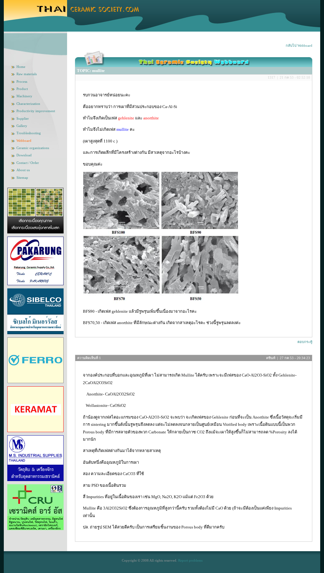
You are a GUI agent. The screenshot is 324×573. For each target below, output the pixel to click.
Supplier (22, 118)
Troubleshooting (28, 133)
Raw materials (26, 74)
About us (23, 170)
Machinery (24, 96)
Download (24, 155)
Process (21, 81)
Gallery (21, 126)
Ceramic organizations (32, 148)
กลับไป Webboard (299, 45)
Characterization (28, 104)
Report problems (190, 560)
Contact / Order (27, 163)
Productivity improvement (35, 111)
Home (20, 67)
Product (22, 89)
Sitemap (22, 177)
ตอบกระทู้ (304, 342)
